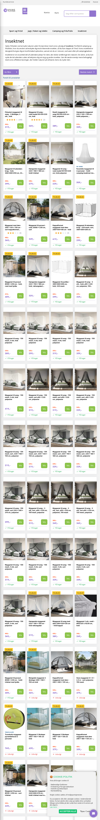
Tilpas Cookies (86, 811)
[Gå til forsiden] (5, 31)
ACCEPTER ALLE (68, 811)
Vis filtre (7, 72)
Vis (20, 126)
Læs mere (53, 807)
